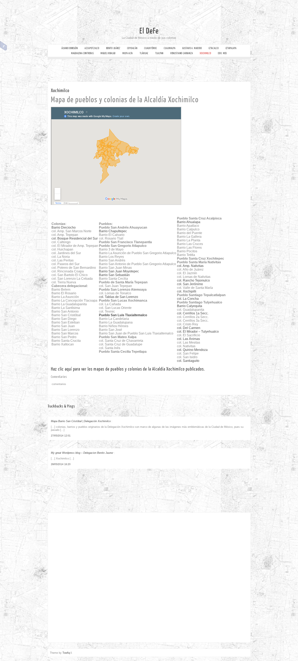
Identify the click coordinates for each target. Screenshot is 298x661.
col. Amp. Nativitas (190, 266)
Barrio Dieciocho (63, 227)
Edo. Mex (222, 53)
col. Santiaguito (188, 360)
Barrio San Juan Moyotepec (119, 271)
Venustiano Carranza (181, 53)
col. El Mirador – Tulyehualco (198, 331)
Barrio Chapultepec (113, 231)
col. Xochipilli (186, 291)
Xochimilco (205, 53)
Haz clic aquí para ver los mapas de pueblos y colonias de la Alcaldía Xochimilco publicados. (128, 369)
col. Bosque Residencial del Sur (74, 238)
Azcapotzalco (92, 48)
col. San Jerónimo (190, 284)
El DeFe (149, 31)
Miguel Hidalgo (108, 53)
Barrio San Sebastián (114, 275)
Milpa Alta (127, 53)
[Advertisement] (154, 9)
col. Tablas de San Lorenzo (118, 297)
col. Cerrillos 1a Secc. (192, 313)
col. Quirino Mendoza (192, 349)
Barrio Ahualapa (188, 222)
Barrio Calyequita (189, 306)
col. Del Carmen (188, 328)
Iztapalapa (231, 48)
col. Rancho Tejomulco (193, 280)
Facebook (3, 46)
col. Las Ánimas (188, 339)
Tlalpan (159, 53)
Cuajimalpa (169, 48)
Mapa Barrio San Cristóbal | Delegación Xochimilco (81, 421)
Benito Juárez (113, 48)
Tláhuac (144, 53)
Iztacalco (214, 48)
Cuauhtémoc (150, 48)
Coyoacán (132, 48)
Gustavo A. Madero (192, 48)
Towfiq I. (67, 652)
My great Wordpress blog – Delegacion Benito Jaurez (82, 452)
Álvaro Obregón (69, 48)
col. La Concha (188, 298)
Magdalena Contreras (82, 53)
